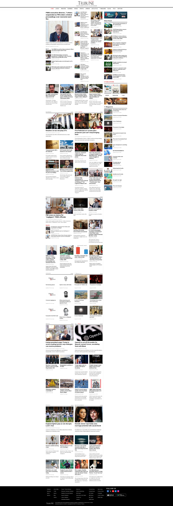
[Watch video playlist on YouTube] (115, 15)
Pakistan (63, 8)
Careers (78, 499)
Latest (57, 8)
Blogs (109, 8)
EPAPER (95, 5)
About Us (78, 489)
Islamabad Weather (65, 499)
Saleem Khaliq (48, 427)
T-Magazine (103, 8)
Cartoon (119, 8)
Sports (82, 8)
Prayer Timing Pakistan (66, 489)
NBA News (91, 495)
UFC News (91, 493)
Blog (55, 495)
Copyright (100, 493)
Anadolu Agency (52, 348)
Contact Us (78, 497)
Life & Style (95, 8)
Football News (92, 491)
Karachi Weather (65, 495)
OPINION (48, 273)
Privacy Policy (101, 491)
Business (70, 8)
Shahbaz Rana (48, 132)
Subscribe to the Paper (81, 495)
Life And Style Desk (78, 136)
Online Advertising (80, 491)
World (76, 8)
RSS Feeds (78, 493)
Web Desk (47, 46)
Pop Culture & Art (78, 427)
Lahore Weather (64, 497)
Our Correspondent (49, 219)
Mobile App (100, 497)
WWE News (91, 499)
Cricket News (92, 489)
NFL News (91, 497)
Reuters (47, 348)
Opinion (88, 8)
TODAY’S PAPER (80, 5)
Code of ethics (101, 495)
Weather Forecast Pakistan (67, 493)
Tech (114, 8)
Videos (55, 497)
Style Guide (100, 489)
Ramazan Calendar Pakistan (67, 491)
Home (52, 8)
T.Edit (55, 491)
